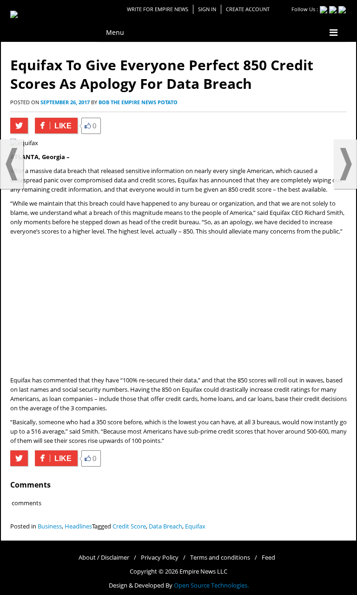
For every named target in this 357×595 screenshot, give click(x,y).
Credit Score (129, 526)
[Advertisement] (178, 306)
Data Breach (165, 526)
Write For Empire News (157, 9)
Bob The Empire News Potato (138, 102)
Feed (268, 558)
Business (50, 526)
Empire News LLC (203, 571)
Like (53, 126)
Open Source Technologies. (211, 585)
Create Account (248, 9)
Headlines (78, 526)
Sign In (207, 9)
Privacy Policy (159, 558)
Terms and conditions (220, 558)
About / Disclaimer (104, 558)
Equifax (195, 526)
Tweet (19, 126)
